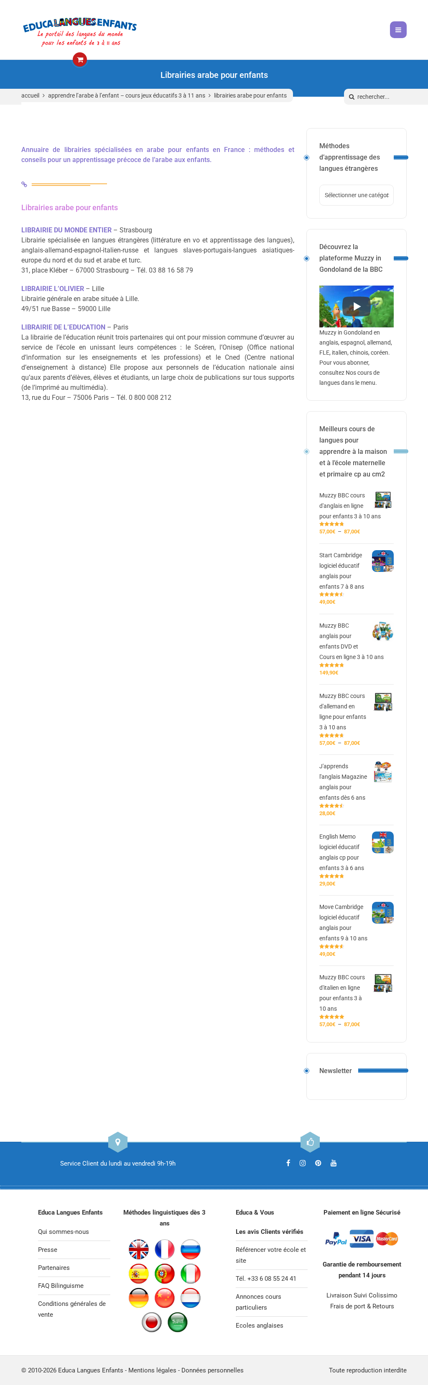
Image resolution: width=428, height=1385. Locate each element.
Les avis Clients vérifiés (269, 1232)
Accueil (30, 95)
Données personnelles (212, 1370)
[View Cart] (80, 60)
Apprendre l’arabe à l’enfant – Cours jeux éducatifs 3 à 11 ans (126, 95)
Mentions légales (152, 1370)
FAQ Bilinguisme (61, 1286)
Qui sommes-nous (63, 1232)
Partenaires (54, 1268)
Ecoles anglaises (259, 1325)
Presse (47, 1250)
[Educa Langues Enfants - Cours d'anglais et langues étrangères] (79, 29)
